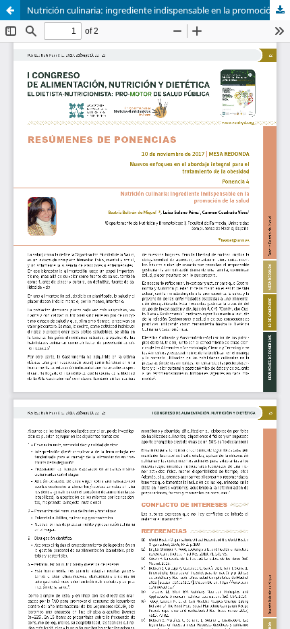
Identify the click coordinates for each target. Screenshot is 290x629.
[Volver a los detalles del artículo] (10, 10)
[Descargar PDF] (280, 10)
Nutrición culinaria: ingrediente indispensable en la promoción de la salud (158, 10)
